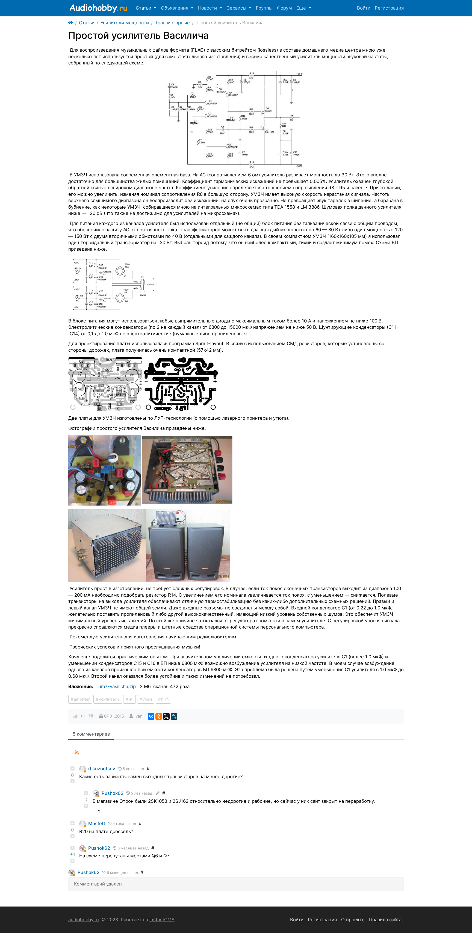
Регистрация (389, 8)
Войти (363, 8)
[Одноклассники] (158, 716)
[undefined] (236, 119)
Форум (284, 8)
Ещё (301, 8)
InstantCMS (162, 919)
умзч (147, 699)
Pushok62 (112, 793)
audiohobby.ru (83, 919)
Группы (264, 8)
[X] (166, 716)
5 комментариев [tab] (91, 734)
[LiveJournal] (174, 716)
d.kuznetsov (101, 768)
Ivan (138, 716)
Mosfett (96, 823)
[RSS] (77, 753)
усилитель (109, 699)
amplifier (82, 699)
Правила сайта (385, 919)
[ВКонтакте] (151, 716)
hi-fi (165, 699)
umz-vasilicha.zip (117, 686)
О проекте (353, 919)
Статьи (144, 8)
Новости (208, 8)
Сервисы (237, 8)
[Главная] (70, 23)
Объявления (175, 8)
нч (131, 699)
